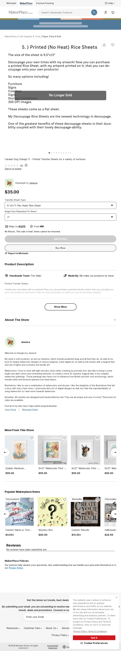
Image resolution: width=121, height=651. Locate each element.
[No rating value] (12, 165)
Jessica (33, 183)
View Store (10, 409)
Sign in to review (13, 168)
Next (116, 96)
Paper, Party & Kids (51, 36)
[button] (94, 643)
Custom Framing (45, 3)
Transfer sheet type (15, 200)
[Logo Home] (20, 12)
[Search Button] (94, 12)
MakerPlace (10, 36)
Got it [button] (94, 637)
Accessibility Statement (52, 647)
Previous (5, 96)
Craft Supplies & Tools (29, 36)
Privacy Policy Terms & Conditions (90, 631)
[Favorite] (112, 44)
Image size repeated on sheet (20, 211)
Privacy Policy (16, 568)
